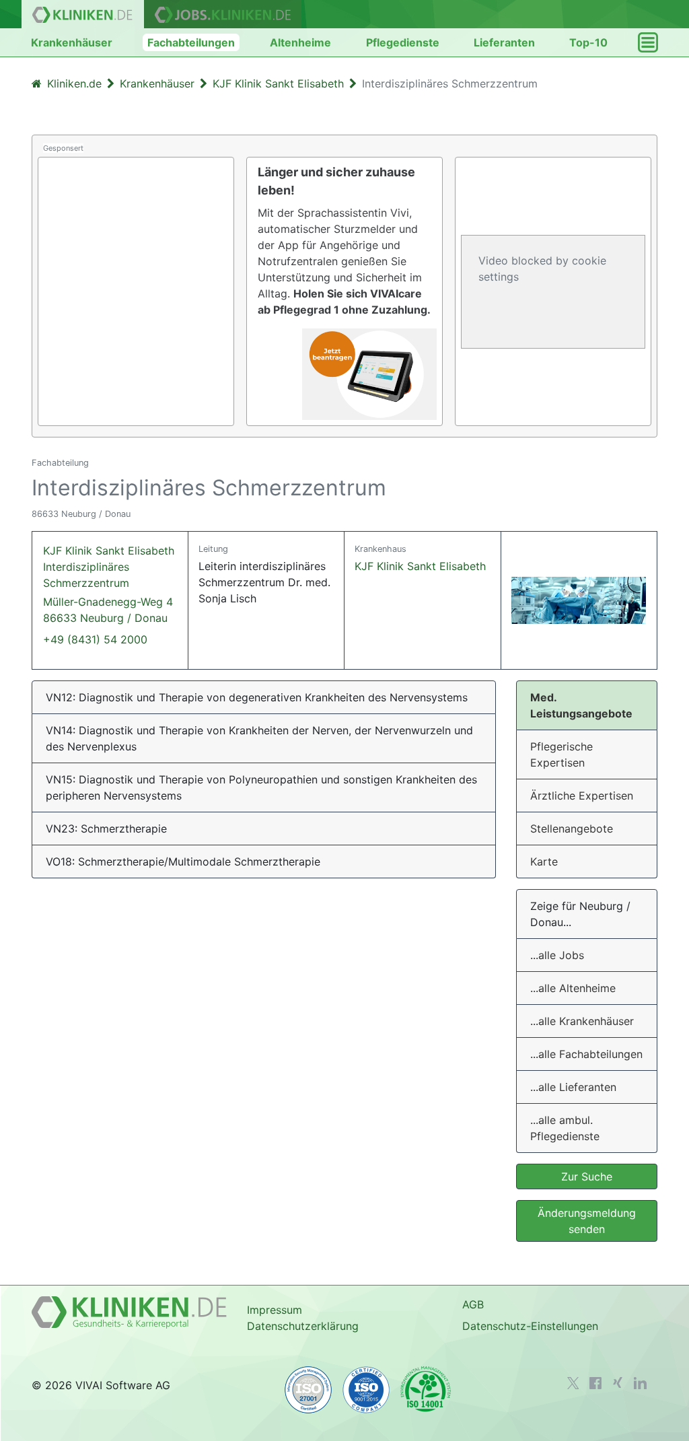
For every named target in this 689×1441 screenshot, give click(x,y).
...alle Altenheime (573, 988)
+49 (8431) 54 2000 (95, 639)
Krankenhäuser (71, 42)
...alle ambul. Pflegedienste (565, 1128)
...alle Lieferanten (573, 1087)
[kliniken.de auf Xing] (617, 1382)
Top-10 (588, 42)
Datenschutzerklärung (303, 1326)
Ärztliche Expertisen (581, 795)
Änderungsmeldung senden (587, 1221)
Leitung (213, 549)
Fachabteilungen (191, 42)
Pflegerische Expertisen (561, 754)
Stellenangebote (571, 828)
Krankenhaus (380, 549)
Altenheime (300, 42)
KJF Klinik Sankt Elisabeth (420, 566)
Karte (544, 861)
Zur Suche (586, 1176)
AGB (473, 1304)
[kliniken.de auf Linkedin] (640, 1383)
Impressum (274, 1309)
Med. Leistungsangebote (581, 705)
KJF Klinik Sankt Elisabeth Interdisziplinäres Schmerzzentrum (108, 584)
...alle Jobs (557, 955)
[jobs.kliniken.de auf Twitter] (573, 1383)
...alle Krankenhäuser (582, 1021)
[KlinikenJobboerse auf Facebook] (595, 1383)
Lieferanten (504, 42)
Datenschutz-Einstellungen (530, 1326)
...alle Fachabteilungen (586, 1054)
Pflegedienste (402, 42)
